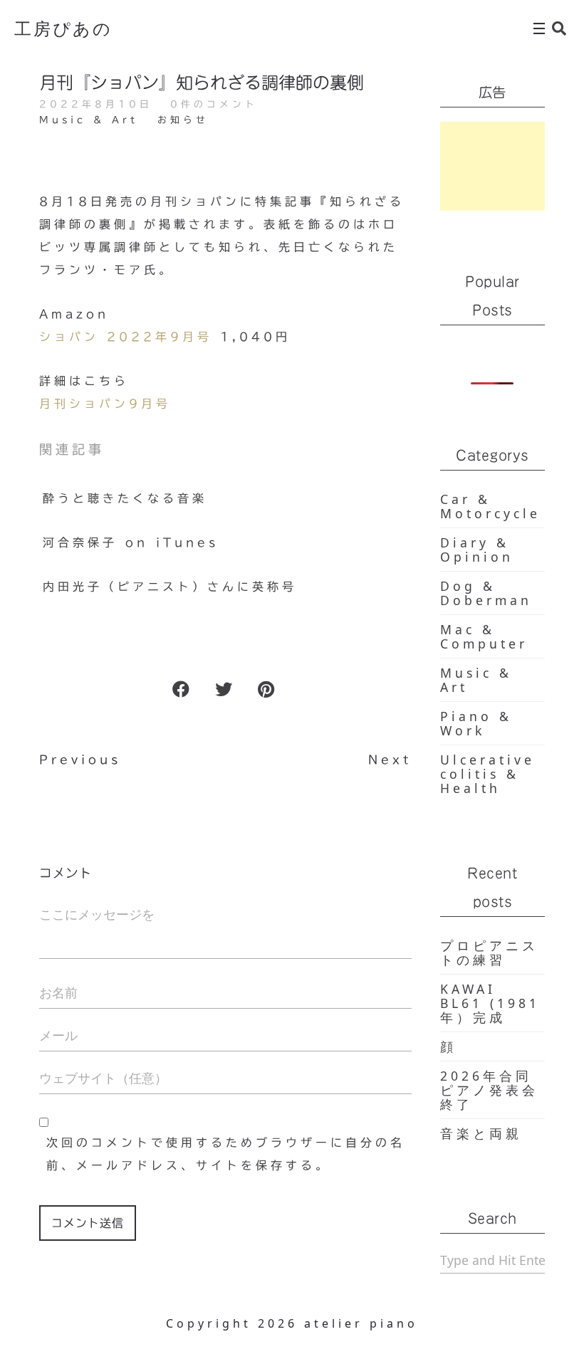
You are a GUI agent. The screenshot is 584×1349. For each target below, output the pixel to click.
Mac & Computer (484, 636)
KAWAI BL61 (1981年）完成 (490, 1003)
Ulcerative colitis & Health (487, 773)
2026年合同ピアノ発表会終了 (489, 1090)
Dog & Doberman (486, 593)
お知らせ (183, 120)
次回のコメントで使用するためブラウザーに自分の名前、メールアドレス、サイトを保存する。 (225, 1154)
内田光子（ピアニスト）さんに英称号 (170, 586)
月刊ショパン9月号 (105, 403)
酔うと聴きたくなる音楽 (125, 498)
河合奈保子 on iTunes (131, 542)
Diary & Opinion (476, 549)
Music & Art (88, 120)
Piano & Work (476, 723)
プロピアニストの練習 (489, 952)
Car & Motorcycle (490, 506)
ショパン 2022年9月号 (125, 336)
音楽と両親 (481, 1133)
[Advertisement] (493, 166)
